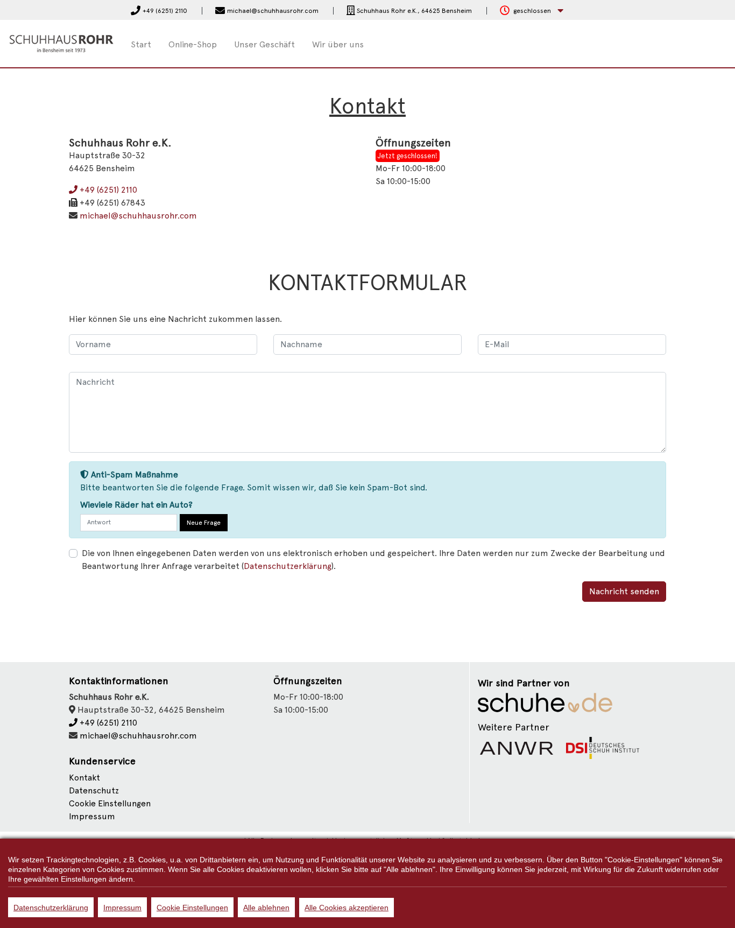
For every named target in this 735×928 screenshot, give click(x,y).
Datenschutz (94, 790)
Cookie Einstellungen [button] (110, 803)
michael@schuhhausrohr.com (138, 215)
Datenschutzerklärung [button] (287, 566)
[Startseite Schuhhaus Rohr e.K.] (61, 43)
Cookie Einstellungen (192, 907)
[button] (531, 11)
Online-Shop (192, 44)
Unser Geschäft (264, 44)
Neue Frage (204, 522)
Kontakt (84, 777)
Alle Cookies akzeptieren (346, 907)
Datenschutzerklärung (50, 907)
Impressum (92, 816)
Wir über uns (338, 44)
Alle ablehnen (266, 907)
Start (141, 44)
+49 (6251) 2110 (107, 190)
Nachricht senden (624, 591)
